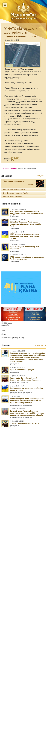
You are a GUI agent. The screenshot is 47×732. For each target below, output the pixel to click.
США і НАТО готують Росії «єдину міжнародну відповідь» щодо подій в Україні (25, 224)
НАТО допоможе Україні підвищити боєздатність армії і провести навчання (26, 213)
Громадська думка (16, 392)
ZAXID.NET (15, 158)
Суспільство (16, 160)
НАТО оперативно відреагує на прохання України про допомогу (27, 258)
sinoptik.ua (13, 338)
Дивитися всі (39, 345)
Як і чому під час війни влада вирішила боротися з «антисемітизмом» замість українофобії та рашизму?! (26, 401)
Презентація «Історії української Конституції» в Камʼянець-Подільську (25, 379)
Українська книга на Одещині (22, 370)
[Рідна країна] (23, 11)
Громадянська (14, 364)
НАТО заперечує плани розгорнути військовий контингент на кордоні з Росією (25, 236)
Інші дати (40, 176)
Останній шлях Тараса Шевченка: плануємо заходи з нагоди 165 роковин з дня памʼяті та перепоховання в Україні (27, 413)
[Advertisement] (23, 565)
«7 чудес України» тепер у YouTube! (24, 423)
